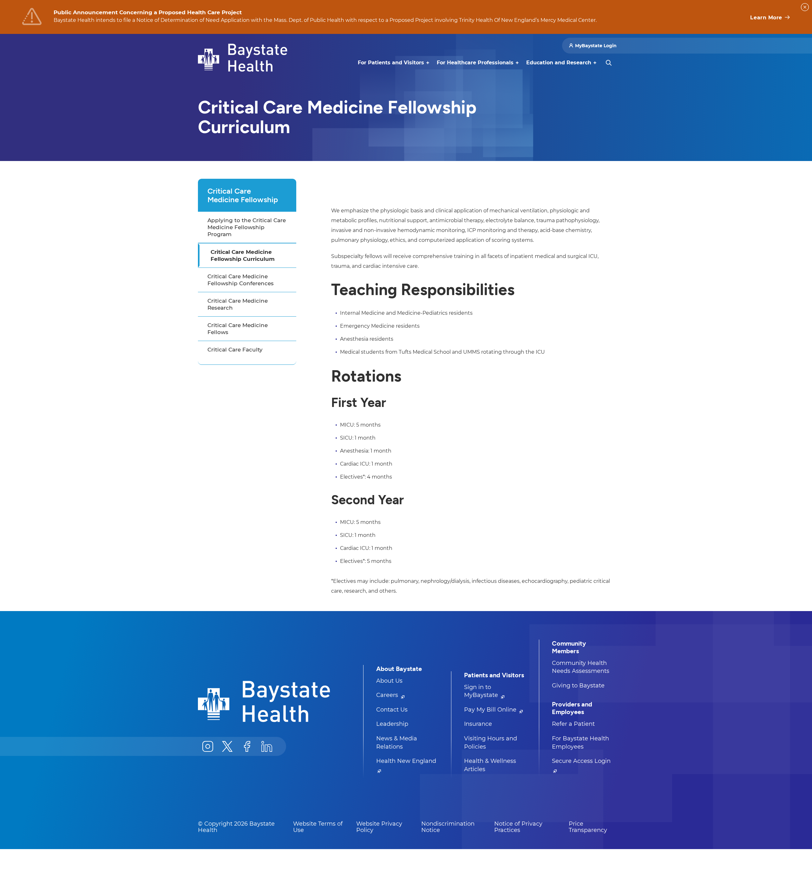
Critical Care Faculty (235, 349)
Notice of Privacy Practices (518, 827)
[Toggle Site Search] (608, 62)
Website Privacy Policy (379, 827)
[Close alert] (805, 7)
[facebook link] (247, 746)
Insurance (478, 723)
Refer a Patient (573, 723)
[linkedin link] (266, 746)
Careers (388, 695)
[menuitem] (391, 63)
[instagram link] (207, 746)
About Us (389, 680)
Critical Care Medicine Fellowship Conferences (240, 280)
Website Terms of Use (318, 827)
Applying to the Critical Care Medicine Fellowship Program (246, 227)
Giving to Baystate (578, 685)
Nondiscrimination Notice (448, 827)
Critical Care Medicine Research (237, 304)
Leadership (392, 723)
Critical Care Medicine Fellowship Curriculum (243, 255)
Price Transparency (588, 827)
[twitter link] (227, 746)
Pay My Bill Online (491, 709)
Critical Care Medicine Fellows (237, 328)
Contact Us (392, 709)
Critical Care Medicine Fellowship (242, 195)
